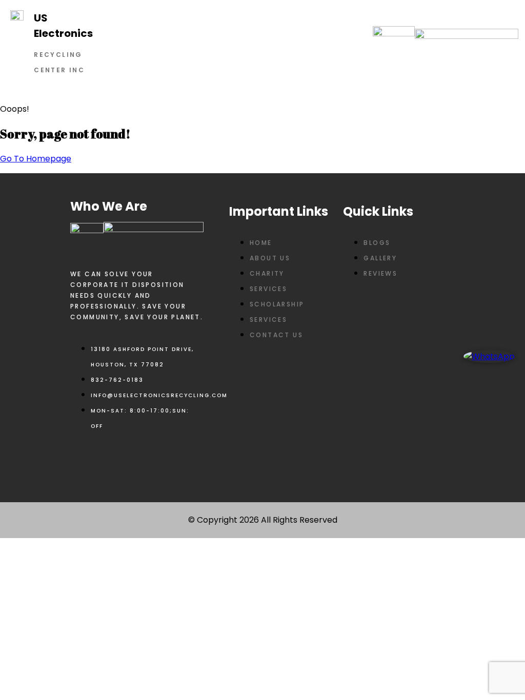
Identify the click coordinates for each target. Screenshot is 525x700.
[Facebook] (83, 460)
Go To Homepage (35, 158)
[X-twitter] (113, 460)
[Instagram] (143, 460)
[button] (236, 47)
